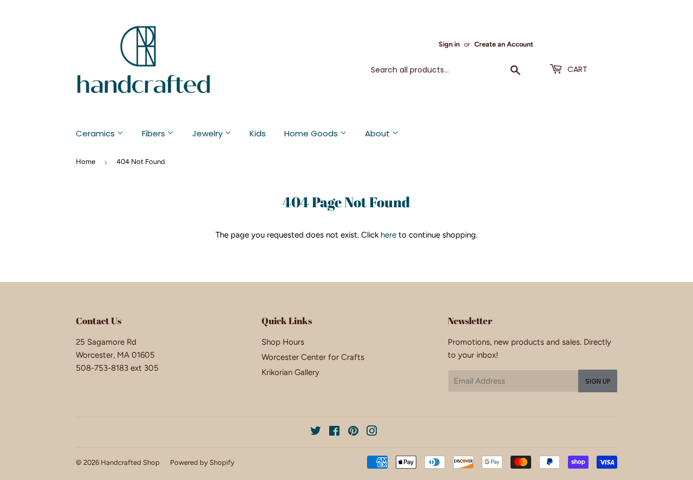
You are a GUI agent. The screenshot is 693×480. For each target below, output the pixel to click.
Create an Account (503, 44)
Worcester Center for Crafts (312, 357)
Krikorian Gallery (290, 372)
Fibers (154, 133)
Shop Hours (282, 342)
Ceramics (96, 133)
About (378, 133)
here (388, 235)
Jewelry (208, 133)
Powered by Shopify (202, 462)
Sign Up (597, 381)
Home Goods (312, 133)
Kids (258, 133)
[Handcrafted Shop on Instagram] (372, 432)
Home (85, 161)
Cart (576, 69)
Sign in (449, 44)
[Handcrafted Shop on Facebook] (334, 432)
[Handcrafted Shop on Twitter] (315, 432)
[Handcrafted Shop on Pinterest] (353, 432)
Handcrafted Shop (130, 462)
